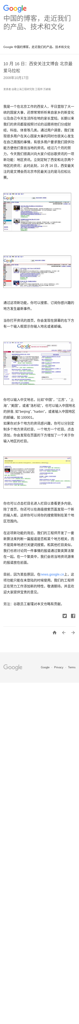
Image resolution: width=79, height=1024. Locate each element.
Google (45, 667)
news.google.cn (52, 574)
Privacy (59, 667)
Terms (72, 667)
